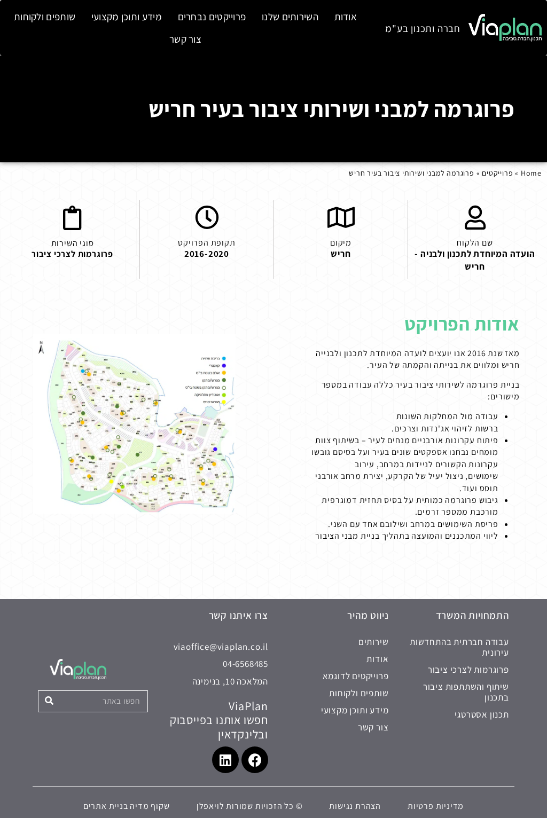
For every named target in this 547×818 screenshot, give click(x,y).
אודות (345, 16)
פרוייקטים (497, 173)
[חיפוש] (49, 701)
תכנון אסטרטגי (482, 714)
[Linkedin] (225, 759)
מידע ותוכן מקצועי (126, 16)
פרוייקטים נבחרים (212, 16)
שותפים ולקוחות (44, 16)
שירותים (373, 642)
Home (531, 173)
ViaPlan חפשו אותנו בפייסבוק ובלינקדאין (219, 720)
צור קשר (185, 39)
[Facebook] (254, 759)
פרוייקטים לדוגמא (355, 676)
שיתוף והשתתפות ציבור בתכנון (466, 692)
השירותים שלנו (290, 16)
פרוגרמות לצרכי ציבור (72, 253)
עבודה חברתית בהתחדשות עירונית (459, 647)
